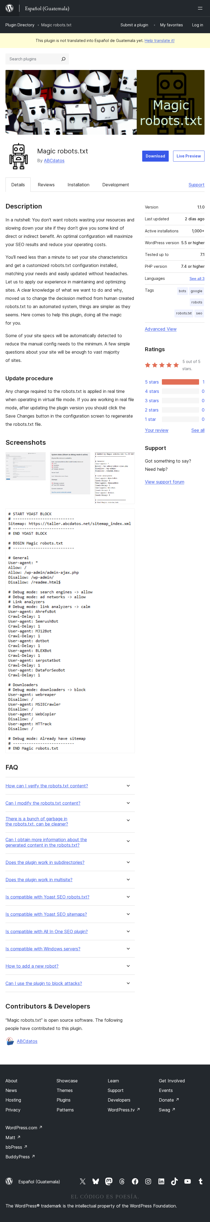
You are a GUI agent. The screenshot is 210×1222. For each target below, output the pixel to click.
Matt (13, 1137)
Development (115, 184)
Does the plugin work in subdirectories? (44, 862)
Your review (156, 430)
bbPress (16, 1147)
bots (182, 291)
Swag (167, 1110)
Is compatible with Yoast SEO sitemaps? (46, 914)
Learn (113, 1080)
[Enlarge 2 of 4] (83, 459)
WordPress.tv (124, 1110)
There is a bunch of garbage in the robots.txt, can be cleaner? (36, 821)
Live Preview (189, 156)
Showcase (67, 1080)
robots (196, 302)
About (11, 1080)
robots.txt (184, 313)
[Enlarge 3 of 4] (127, 459)
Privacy (13, 1110)
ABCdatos (54, 160)
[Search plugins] (63, 59)
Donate (169, 1100)
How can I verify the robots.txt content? (46, 786)
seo (199, 313)
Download (155, 156)
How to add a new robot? (32, 966)
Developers (119, 1100)
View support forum (164, 482)
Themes (65, 1090)
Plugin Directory (19, 24)
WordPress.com (24, 1127)
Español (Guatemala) (39, 1181)
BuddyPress (20, 1156)
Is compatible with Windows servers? (42, 948)
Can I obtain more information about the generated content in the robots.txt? (46, 842)
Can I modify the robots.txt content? (42, 803)
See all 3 (197, 278)
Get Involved (172, 1080)
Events (166, 1090)
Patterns (65, 1110)
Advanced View (161, 329)
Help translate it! (159, 40)
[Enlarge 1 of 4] (38, 459)
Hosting (13, 1100)
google (196, 291)
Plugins (64, 1100)
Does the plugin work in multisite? (38, 879)
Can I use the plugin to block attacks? (43, 983)
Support (197, 184)
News (11, 1090)
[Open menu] (201, 8)
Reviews (46, 184)
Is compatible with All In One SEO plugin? (46, 931)
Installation (78, 184)
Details (18, 184)
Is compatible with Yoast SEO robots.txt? (47, 897)
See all (198, 430)
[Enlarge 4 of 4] (127, 516)
